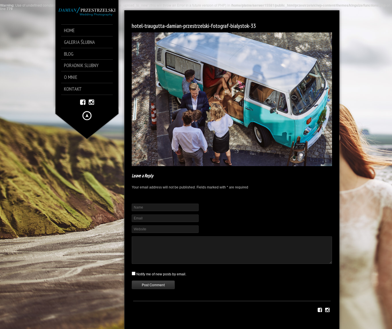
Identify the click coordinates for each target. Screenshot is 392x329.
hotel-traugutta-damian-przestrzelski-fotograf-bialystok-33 (194, 26)
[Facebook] (83, 101)
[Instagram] (91, 101)
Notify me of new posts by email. (161, 274)
